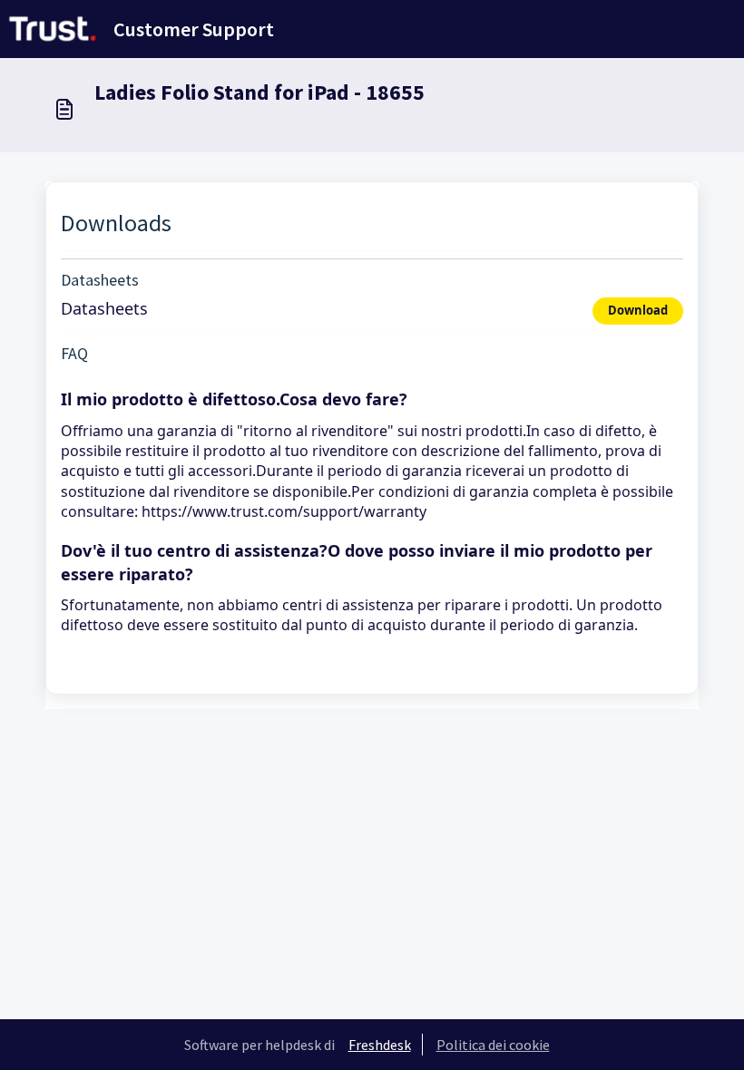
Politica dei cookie (493, 1045)
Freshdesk (379, 1045)
